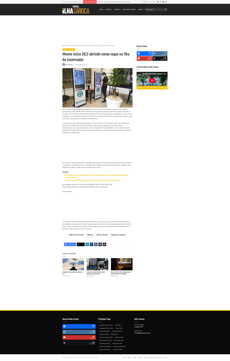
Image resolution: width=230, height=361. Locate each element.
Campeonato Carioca (106, 328)
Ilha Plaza (119, 337)
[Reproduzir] (139, 88)
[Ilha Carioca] (75, 9)
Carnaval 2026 (117, 331)
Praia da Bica (117, 343)
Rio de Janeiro (102, 235)
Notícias (108, 9)
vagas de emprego (118, 235)
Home (101, 9)
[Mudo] (162, 88)
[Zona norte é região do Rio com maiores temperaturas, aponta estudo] (97, 264)
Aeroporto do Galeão (106, 325)
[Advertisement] (115, 29)
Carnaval (119, 328)
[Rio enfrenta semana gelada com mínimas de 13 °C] (73, 264)
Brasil (118, 325)
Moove (90, 235)
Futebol (114, 334)
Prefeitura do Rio (105, 346)
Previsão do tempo (119, 346)
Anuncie (140, 9)
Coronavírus (103, 334)
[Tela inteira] (165, 88)
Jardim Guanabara (105, 340)
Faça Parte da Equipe (129, 9)
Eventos (116, 9)
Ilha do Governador (73, 45)
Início (65, 45)
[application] (152, 81)
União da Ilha (117, 349)
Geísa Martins (69, 64)
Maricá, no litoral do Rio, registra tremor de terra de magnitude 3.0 (116, 2)
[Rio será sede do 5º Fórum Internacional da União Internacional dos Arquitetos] (122, 264)
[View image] (97, 88)
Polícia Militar (119, 340)
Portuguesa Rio (104, 343)
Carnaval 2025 (104, 331)
